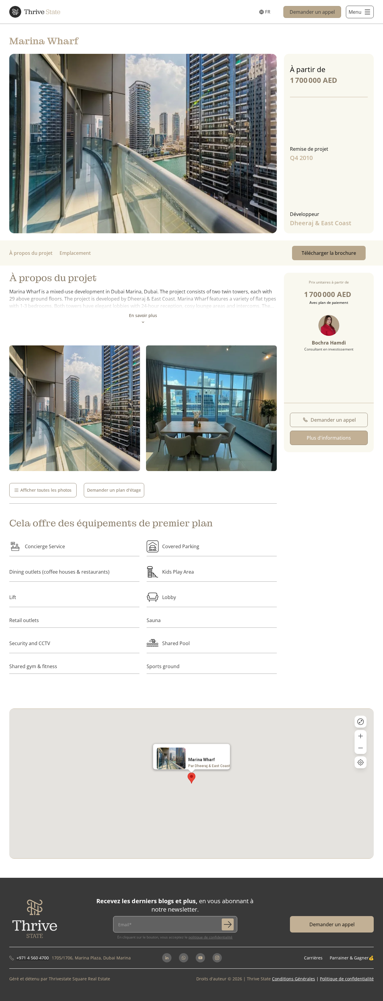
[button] (191, 778)
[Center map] (361, 762)
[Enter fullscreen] (361, 722)
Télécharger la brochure (329, 253)
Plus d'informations (329, 438)
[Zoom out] (361, 748)
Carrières (313, 958)
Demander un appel (312, 12)
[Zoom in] (361, 736)
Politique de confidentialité (210, 937)
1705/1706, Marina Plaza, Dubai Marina (91, 958)
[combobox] (265, 12)
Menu (355, 12)
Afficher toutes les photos (46, 490)
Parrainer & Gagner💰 (352, 958)
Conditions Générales (293, 979)
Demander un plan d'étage (114, 490)
